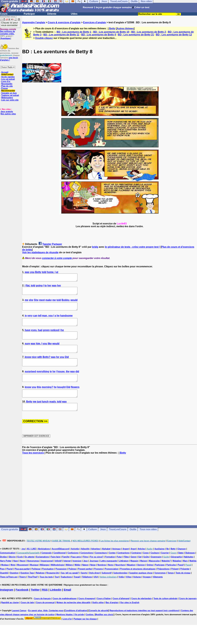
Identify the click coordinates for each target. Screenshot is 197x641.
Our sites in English (129, 602)
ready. (52, 401)
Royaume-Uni (52, 573)
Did (67, 357)
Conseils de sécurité (98, 610)
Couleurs (155, 553)
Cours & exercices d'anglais (64, 22)
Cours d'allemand (121, 598)
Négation (131, 565)
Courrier (165, 553)
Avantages (5, 38)
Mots (13, 565)
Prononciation (111, 569)
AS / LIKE (31, 549)
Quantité (4, 573)
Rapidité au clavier (10, 602)
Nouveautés (6, 84)
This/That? (33, 577)
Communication (7, 553)
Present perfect (85, 569)
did (77, 371)
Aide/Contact (7, 74)
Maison (143, 561)
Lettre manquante (108, 561)
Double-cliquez (44, 38)
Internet (67, 561)
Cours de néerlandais (141, 598)
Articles (141, 549)
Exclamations (42, 557)
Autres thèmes (125, 28)
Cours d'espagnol (86, 598)
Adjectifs (85, 549)
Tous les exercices (33, 452)
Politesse (36, 569)
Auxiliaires (159, 549)
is (26, 315)
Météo (77, 565)
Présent (175, 569)
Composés (46, 553)
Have (15, 561)
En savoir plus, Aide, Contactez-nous (46, 610)
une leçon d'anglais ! (9, 58)
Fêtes (126, 557)
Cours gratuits (9, 529)
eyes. (34, 330)
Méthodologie (57, 565)
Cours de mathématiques (64, 598)
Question (14, 573)
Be (167, 549)
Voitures (137, 577)
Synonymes (160, 573)
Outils (133, 529)
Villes (128, 577)
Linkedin (55, 589)
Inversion (76, 561)
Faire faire (55, 557)
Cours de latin (27, 602)
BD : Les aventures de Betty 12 (174, 34)
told (44, 272)
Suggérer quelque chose (141, 573)
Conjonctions (86, 553)
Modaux (5, 565)
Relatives (40, 573)
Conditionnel (59, 553)
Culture (92, 529)
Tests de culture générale (165, 598)
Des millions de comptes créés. (8, 31)
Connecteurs (101, 553)
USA (96, 577)
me (26, 300)
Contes (112, 553)
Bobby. (66, 300)
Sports (84, 573)
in (51, 371)
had (40, 330)
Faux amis (76, 557)
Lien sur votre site (9, 100)
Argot (133, 549)
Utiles (74, 14)
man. (45, 315)
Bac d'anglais (112, 602)
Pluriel (9, 569)
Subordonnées (120, 573)
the (68, 371)
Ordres (150, 565)
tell (39, 315)
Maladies (177, 561)
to (45, 285)
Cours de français (42, 598)
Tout (57, 577)
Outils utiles (98, 602)
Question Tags (27, 573)
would (74, 300)
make (48, 300)
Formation (110, 557)
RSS (45, 589)
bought (61, 387)
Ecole (20, 557)
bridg (95, 247)
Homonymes (33, 561)
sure (27, 343)
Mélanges (44, 565)
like (50, 343)
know (28, 357)
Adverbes (95, 549)
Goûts (146, 557)
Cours (3, 14)
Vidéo (121, 577)
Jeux (103, 529)
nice (34, 357)
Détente (51, 14)
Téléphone (87, 577)
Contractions (123, 553)
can (35, 315)
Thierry (22, 577)
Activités (75, 549)
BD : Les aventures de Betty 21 (136, 34)
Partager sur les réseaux (85, 619)
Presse (4, 88)
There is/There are (8, 577)
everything (43, 371)
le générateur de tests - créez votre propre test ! (132, 247)
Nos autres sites (8, 114)
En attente (29, 557)
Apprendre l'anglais (33, 22)
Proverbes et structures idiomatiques (137, 569)
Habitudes (188, 557)
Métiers (69, 565)
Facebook (22, 589)
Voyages (147, 577)
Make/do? (166, 561)
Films (85, 557)
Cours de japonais (188, 598)
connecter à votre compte (57, 258)
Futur (119, 557)
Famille (65, 557)
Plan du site (7, 86)
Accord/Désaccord (60, 549)
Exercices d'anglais (94, 22)
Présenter (184, 569)
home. (50, 272)
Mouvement (22, 565)
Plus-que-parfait (22, 569)
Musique (34, 565)
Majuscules (154, 561)
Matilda (192, 561)
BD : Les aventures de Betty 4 (98, 34)
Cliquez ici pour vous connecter (9, 23)
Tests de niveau (183, 573)
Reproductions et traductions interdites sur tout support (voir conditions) (144, 610)
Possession (61, 569)
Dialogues (190, 553)
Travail (77, 577)
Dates (180, 553)
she (31, 300)
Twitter (35, 589)
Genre (133, 557)
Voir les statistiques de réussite (40, 252)
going (39, 285)
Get (139, 557)
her (49, 285)
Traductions (66, 577)
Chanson (181, 549)
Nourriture (120, 565)
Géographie (176, 557)
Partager (57, 244)
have (27, 330)
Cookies (89, 614)
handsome (66, 315)
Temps (170, 573)
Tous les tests (46, 577)
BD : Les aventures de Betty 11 (61, 34)
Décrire (12, 557)
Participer (29, 14)
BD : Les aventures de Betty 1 (74, 32)
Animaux (116, 549)
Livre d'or (5, 81)
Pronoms (98, 569)
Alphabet (106, 549)
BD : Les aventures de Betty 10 (111, 32)
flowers (75, 387)
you (32, 272)
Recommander (8, 91)
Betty (112, 28)
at (57, 272)
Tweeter (46, 244)
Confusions (73, 553)
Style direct (94, 573)
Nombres (101, 565)
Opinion (141, 565)
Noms (110, 565)
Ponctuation (48, 569)
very (29, 315)
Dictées (3, 557)
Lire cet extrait (8, 79)
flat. (28, 285)
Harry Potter (5, 561)
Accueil (4, 72)
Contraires (136, 553)
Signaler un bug (9, 93)
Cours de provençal (45, 602)
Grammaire (156, 557)
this (39, 387)
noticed (54, 330)
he (58, 315)
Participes (160, 565)
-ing (23, 549)
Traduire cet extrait (10, 95)
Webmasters (7, 97)
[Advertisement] (109, 489)
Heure (22, 561)
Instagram (6, 589)
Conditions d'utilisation (76, 610)
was (27, 272)
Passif (181, 565)
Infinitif (58, 561)
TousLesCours (117, 529)
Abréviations (44, 549)
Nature (85, 565)
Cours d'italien (104, 598)
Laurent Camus (19, 610)
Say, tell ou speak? (70, 573)
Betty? (46, 357)
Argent (126, 549)
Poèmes (72, 569)
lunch (45, 401)
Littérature (124, 561)
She (36, 300)
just (39, 401)
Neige (93, 565)
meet (42, 300)
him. (38, 343)
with (39, 357)
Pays (2, 569)
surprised (30, 371)
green (46, 330)
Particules (171, 565)
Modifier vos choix (104, 614)
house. (61, 371)
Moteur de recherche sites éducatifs (73, 602)
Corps (146, 553)
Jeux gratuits (7, 111)
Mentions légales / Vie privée (70, 614)
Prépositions (163, 569)
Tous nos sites (148, 529)
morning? (47, 387)
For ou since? (96, 557)
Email (67, 589)
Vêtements (158, 577)
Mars (185, 561)
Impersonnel (47, 561)
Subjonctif (106, 573)
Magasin (134, 561)
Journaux (94, 561)
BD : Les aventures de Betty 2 (148, 32)
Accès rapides (8, 77)
